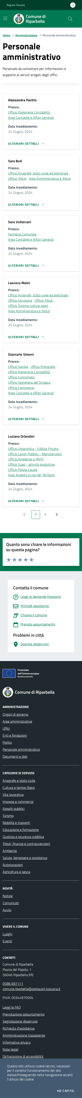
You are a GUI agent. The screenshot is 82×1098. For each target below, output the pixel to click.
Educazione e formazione (21, 829)
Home (6, 35)
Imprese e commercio (18, 801)
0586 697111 (13, 983)
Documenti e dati (15, 756)
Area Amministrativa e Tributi (50, 178)
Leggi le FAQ (12, 1007)
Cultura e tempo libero (19, 787)
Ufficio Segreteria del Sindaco (29, 382)
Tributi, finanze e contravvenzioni (26, 843)
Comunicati (11, 902)
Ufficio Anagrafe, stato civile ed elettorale (38, 173)
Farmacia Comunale (22, 234)
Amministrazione (26, 35)
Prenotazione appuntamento (23, 1014)
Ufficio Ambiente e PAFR (26, 459)
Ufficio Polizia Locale (22, 469)
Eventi (7, 941)
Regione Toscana (16, 5)
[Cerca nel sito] (70, 19)
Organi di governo (15, 714)
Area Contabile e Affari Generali (31, 117)
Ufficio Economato (21, 377)
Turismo (8, 815)
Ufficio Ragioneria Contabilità (29, 112)
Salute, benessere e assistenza (25, 857)
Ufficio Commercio (21, 387)
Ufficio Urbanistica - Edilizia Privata (33, 448)
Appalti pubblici (13, 808)
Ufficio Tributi (17, 178)
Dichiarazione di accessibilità (23, 1056)
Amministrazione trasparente (24, 1035)
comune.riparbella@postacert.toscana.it (31, 988)
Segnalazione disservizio (20, 1021)
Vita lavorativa (13, 794)
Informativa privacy (17, 1042)
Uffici (6, 728)
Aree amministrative (17, 721)
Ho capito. (66, 1090)
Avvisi (7, 910)
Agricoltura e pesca (16, 871)
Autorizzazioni (13, 864)
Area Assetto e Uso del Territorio (31, 475)
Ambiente (10, 850)
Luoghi (7, 934)
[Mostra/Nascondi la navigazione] (5, 18)
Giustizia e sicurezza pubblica (23, 836)
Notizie (8, 895)
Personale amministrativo (21, 749)
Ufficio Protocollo (43, 366)
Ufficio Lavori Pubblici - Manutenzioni (35, 453)
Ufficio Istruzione (20, 300)
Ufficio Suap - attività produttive (31, 464)
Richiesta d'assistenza (19, 1028)
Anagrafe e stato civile (19, 780)
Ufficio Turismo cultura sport (28, 305)
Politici (7, 742)
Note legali (10, 1049)
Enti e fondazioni (15, 735)
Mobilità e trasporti (16, 822)
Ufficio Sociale (18, 366)
